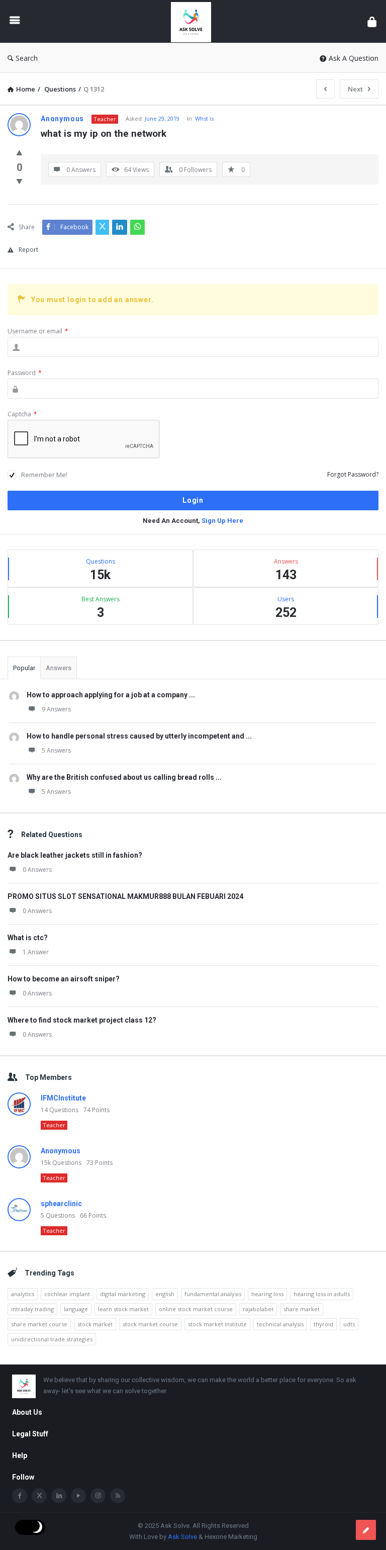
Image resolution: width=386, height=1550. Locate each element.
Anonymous (60, 1151)
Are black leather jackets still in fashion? (75, 855)
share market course (39, 1324)
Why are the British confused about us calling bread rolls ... (124, 777)
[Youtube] (78, 1495)
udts (349, 1324)
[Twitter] (39, 1495)
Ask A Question (353, 58)
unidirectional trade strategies (51, 1339)
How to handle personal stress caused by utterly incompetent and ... (139, 736)
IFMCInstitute (63, 1098)
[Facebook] (19, 1495)
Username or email (38, 331)
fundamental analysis (212, 1294)
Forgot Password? (352, 474)
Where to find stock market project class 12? (82, 1020)
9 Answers (56, 709)
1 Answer (36, 952)
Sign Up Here (222, 520)
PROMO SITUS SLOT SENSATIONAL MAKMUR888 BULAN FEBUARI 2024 (125, 896)
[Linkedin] (58, 1495)
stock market (95, 1324)
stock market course (150, 1324)
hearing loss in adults (322, 1294)
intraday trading (32, 1309)
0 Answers (37, 869)
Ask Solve (182, 1536)
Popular (24, 668)
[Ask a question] (366, 1530)
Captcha (22, 414)
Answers (58, 668)
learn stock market (123, 1309)
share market (301, 1309)
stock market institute (217, 1324)
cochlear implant (67, 1294)
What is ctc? (28, 938)
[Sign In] (371, 21)
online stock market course (196, 1309)
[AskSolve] (196, 21)
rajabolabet (258, 1309)
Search (27, 58)
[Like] (19, 152)
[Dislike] (19, 181)
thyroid (323, 1324)
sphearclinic (61, 1204)
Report (28, 249)
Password (25, 373)
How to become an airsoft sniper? (64, 979)
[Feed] (117, 1495)
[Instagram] (98, 1495)
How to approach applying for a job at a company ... (111, 695)
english (164, 1294)
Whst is (204, 118)
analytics (22, 1294)
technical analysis (280, 1324)
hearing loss (267, 1294)
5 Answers (56, 750)
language (76, 1309)
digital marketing (122, 1294)
